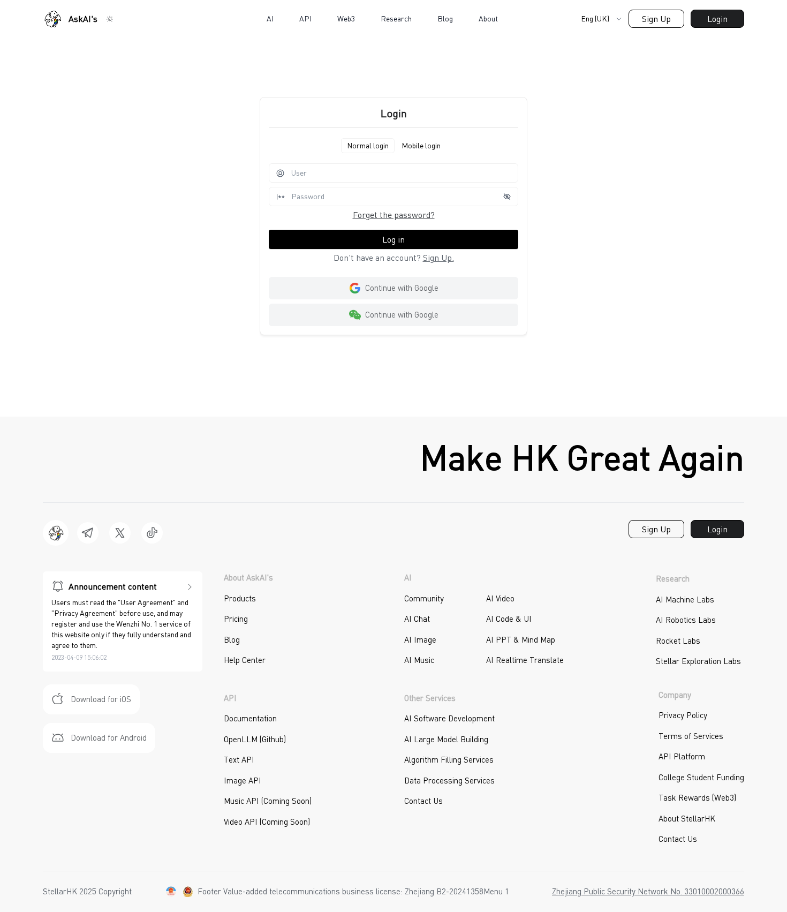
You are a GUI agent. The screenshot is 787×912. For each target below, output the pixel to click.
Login (717, 18)
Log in (393, 239)
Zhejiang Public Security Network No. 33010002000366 (648, 891)
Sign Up (656, 18)
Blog (445, 18)
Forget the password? (394, 214)
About (488, 18)
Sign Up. (438, 257)
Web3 (346, 18)
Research (396, 18)
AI (270, 18)
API (305, 18)
